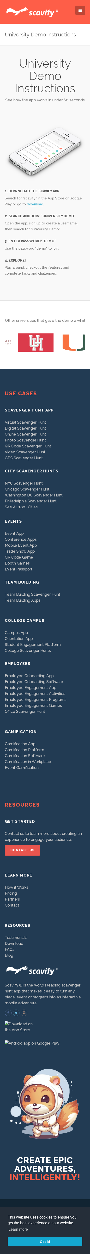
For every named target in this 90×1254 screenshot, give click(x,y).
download (35, 204)
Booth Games (17, 563)
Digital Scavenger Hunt (25, 428)
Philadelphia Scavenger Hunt (31, 501)
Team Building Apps (23, 600)
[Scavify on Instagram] (24, 1013)
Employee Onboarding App (29, 676)
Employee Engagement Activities (35, 693)
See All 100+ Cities (21, 507)
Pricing (11, 893)
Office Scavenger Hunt (25, 711)
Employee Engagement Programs (35, 699)
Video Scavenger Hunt (25, 452)
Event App (14, 533)
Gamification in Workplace (28, 761)
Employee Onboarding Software (34, 681)
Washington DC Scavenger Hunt (34, 495)
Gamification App (20, 744)
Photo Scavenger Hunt (25, 440)
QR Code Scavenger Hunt (28, 446)
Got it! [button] (45, 1242)
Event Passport (18, 569)
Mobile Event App (21, 545)
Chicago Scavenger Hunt (27, 489)
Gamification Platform (24, 750)
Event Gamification (22, 767)
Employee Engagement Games (33, 705)
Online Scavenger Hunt (25, 434)
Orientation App (19, 638)
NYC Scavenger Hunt (24, 483)
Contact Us (22, 850)
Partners (12, 899)
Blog (9, 955)
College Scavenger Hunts (28, 650)
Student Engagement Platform (33, 644)
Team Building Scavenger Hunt (32, 594)
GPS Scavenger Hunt (24, 458)
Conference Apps (21, 539)
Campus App (16, 632)
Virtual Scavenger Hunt (25, 422)
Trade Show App (20, 551)
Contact (12, 905)
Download (14, 943)
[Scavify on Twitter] (16, 1013)
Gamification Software (25, 755)
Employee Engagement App (30, 687)
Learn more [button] (18, 1229)
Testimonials (16, 937)
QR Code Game (19, 557)
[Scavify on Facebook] (8, 1013)
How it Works (16, 887)
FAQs (9, 949)
